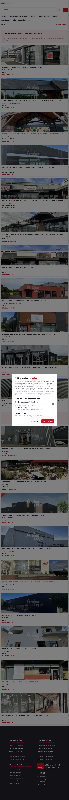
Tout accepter (48, 421)
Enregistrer (35, 421)
